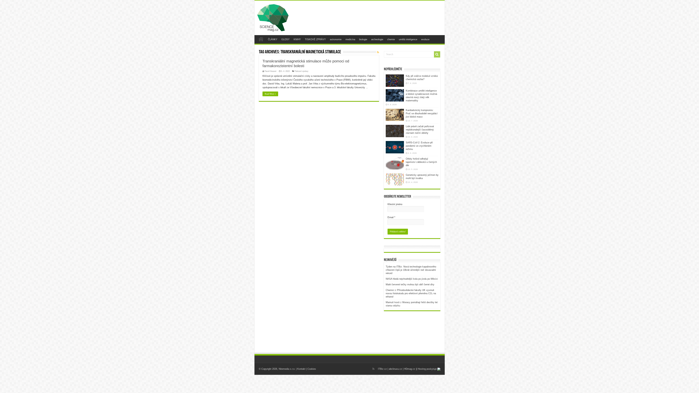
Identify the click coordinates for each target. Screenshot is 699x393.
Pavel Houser (270, 71)
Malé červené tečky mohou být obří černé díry (410, 284)
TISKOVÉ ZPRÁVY (315, 39)
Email (391, 217)
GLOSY (285, 39)
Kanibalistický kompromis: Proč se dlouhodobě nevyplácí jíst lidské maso (422, 113)
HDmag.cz (409, 369)
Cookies (311, 369)
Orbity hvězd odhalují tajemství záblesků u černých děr (421, 162)
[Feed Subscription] (378, 52)
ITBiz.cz (382, 369)
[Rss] (373, 369)
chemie (391, 39)
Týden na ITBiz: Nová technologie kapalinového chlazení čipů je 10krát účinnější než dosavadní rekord (411, 270)
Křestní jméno (395, 204)
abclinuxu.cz (395, 369)
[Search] (437, 54)
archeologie (377, 39)
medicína (350, 39)
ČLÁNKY (272, 39)
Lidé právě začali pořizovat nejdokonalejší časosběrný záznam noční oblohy (420, 129)
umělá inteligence (408, 39)
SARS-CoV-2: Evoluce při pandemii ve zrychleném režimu (419, 145)
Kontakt (301, 369)
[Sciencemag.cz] (273, 17)
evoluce (425, 39)
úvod (261, 39)
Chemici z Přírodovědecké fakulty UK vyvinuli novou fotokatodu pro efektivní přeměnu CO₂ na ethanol (411, 293)
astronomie (335, 39)
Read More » (270, 94)
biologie (363, 39)
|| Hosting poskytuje (426, 369)
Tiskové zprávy (301, 71)
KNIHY (297, 39)
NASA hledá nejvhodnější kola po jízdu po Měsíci (412, 278)
